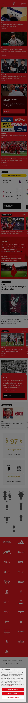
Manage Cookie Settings (13, 697)
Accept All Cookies (13, 689)
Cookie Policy (9, 685)
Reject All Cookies (12, 693)
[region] (13, 685)
